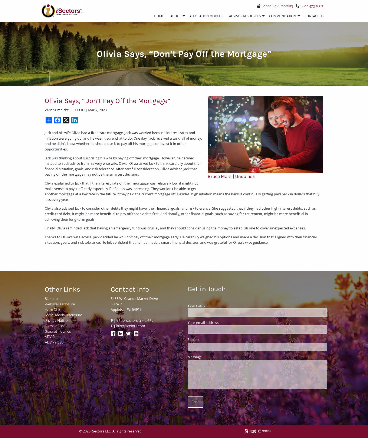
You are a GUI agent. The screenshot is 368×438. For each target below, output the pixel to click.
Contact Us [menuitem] (314, 16)
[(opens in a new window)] (114, 335)
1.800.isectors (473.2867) (135, 321)
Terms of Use (55, 326)
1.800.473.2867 (311, 6)
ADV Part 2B (54, 342)
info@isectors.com (130, 326)
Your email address (220, 322)
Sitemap (51, 299)
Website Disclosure (60, 304)
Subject (211, 339)
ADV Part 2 (53, 337)
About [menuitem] (175, 16)
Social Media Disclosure (63, 315)
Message (212, 357)
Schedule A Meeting (277, 6)
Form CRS (52, 310)
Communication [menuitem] (282, 16)
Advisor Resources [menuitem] (245, 16)
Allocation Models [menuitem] (206, 16)
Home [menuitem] (159, 16)
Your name (214, 305)
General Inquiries (58, 331)
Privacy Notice (56, 321)
